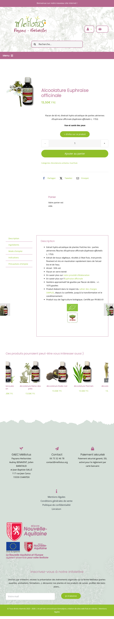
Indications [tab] (13, 257)
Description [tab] (13, 238)
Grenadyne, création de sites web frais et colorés (77, 608)
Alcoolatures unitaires (60, 163)
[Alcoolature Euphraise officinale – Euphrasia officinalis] (21, 91)
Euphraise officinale (73, 278)
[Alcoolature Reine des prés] (30, 361)
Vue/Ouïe (73, 163)
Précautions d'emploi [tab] (18, 264)
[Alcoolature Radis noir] (57, 361)
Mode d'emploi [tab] (15, 251)
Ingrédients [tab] (13, 244)
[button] (8, 380)
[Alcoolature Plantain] (83, 361)
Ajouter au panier (75, 153)
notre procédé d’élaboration (77, 275)
